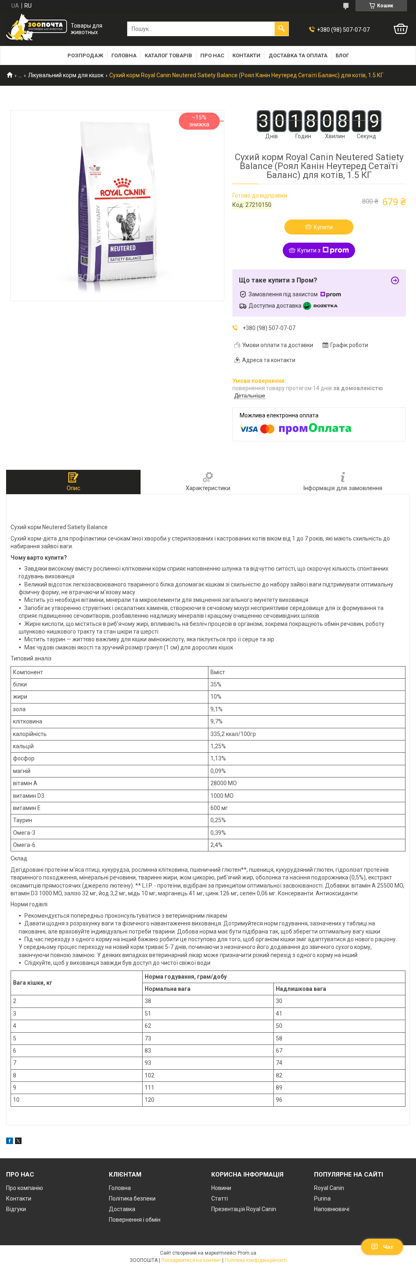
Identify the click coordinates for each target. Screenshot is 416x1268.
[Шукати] (281, 29)
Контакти (246, 55)
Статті (219, 1198)
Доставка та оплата (298, 55)
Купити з (309, 250)
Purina (322, 1198)
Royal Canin (329, 1188)
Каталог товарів (168, 55)
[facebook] (9, 1142)
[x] (18, 1142)
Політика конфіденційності (256, 1260)
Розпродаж (85, 55)
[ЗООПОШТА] (36, 29)
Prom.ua (247, 1253)
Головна (123, 55)
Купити (323, 227)
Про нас (212, 55)
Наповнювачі (331, 1209)
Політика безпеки (132, 1198)
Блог (342, 55)
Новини (221, 1188)
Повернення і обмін (134, 1219)
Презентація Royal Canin (243, 1209)
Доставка (122, 1209)
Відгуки (16, 1209)
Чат (388, 1247)
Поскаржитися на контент (191, 1260)
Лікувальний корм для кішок (66, 75)
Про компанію (24, 1188)
